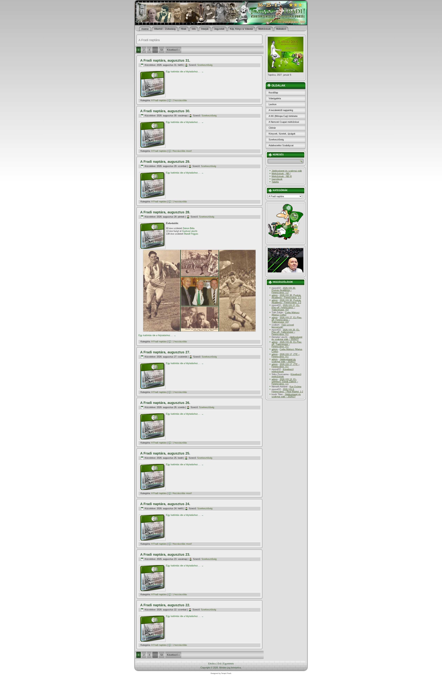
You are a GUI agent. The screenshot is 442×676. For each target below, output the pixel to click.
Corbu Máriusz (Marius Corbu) (286, 313)
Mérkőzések (264, 29)
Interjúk (205, 29)
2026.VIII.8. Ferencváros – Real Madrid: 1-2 (287, 390)
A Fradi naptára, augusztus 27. (165, 352)
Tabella (275, 182)
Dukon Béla (188, 228)
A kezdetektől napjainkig (281, 110)
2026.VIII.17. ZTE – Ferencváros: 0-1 (286, 355)
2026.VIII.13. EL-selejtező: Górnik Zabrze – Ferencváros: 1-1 (285, 381)
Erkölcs (212, 663)
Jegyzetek (219, 29)
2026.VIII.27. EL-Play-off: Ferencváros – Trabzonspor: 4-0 (286, 307)
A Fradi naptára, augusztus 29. (165, 161)
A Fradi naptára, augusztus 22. (165, 605)
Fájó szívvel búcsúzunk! (283, 325)
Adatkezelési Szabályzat (281, 145)
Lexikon (272, 104)
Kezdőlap (273, 92)
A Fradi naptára (158, 100)
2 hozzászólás (179, 100)
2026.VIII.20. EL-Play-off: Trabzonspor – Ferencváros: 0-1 (286, 332)
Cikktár (272, 128)
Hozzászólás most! (182, 151)
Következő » (173, 50)
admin (275, 295)
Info (194, 29)
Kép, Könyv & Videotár (241, 29)
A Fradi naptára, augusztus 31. (165, 60)
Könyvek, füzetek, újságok (282, 133)
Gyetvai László (189, 231)
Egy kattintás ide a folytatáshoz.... (185, 71)
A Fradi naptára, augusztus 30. (165, 111)
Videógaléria (275, 98)
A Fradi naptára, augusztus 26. (165, 403)
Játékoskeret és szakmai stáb (287, 171)
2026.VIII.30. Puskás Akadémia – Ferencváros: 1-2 (284, 290)
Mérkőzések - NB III (282, 176)
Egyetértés (228, 663)
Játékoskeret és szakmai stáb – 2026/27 (287, 338)
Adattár (145, 29)
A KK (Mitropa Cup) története (283, 116)
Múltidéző (281, 29)
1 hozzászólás (179, 201)
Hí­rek (183, 29)
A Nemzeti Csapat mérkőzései (284, 122)
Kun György (295, 386)
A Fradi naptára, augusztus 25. (165, 453)
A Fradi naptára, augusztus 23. (165, 554)
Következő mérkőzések (283, 370)
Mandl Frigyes (191, 234)
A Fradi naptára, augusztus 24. (165, 504)
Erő (219, 663)
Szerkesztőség (204, 65)
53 (161, 50)
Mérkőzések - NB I (281, 173)
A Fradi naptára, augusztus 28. (165, 212)
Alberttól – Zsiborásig (164, 29)
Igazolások (277, 179)
